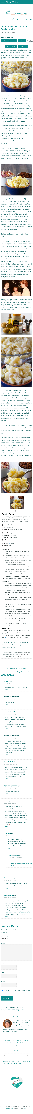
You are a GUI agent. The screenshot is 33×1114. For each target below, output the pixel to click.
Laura (8, 833)
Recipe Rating (4, 936)
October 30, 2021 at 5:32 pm (10, 897)
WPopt (25, 1108)
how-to (7, 637)
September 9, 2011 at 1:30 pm (10, 764)
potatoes (9, 656)
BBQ (17, 654)
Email (3, 972)
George (6, 681)
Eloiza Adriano (13, 855)
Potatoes (17, 652)
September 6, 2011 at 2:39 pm (11, 714)
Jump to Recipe (11, 46)
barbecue (12, 654)
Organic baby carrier (10, 785)
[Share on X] (13, 40)
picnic (4, 656)
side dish (19, 656)
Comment (4, 943)
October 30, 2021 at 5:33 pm (15, 857)
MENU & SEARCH (12, 2)
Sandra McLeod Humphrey (12, 712)
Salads (27, 652)
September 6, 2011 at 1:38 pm (10, 699)
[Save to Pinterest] (22, 40)
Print (17, 510)
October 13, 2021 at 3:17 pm (12, 835)
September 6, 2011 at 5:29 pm (11, 738)
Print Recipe (23, 46)
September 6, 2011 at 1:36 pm (10, 683)
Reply (6, 689)
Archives (10, 652)
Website (3, 981)
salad (14, 656)
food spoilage (23, 654)
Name (3, 963)
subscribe (8, 993)
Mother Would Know (16, 12)
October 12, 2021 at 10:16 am (10, 803)
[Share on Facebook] (5, 40)
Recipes (22, 652)
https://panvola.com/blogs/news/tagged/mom (18, 912)
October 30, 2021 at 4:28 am (10, 880)
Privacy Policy (10, 1108)
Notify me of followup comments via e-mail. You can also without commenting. (15, 991)
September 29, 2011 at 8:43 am (11, 788)
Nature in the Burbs (10, 762)
